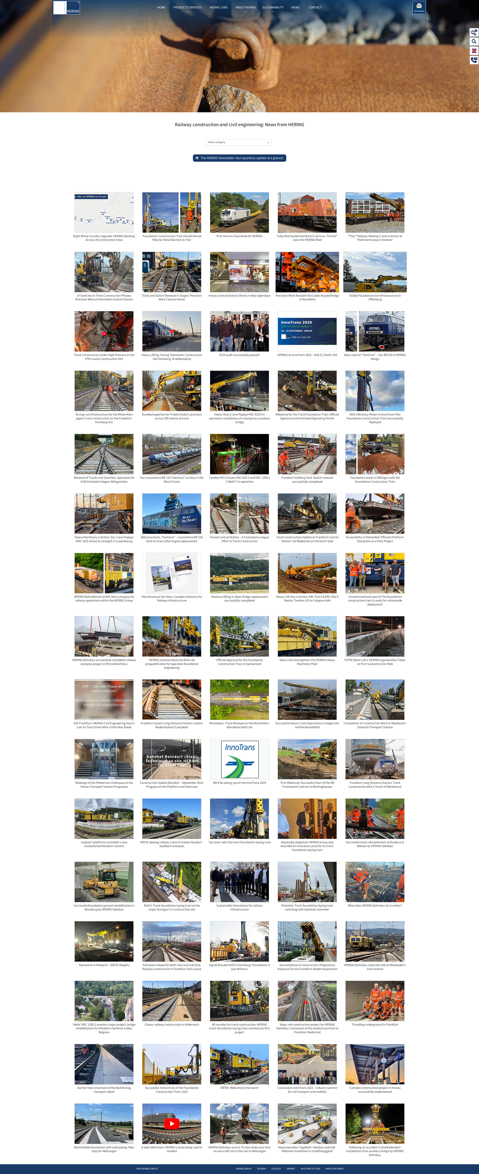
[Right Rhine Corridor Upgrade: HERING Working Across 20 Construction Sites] (104, 213)
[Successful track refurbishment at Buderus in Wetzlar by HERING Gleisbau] (375, 819)
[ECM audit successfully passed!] (239, 332)
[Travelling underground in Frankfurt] (375, 1002)
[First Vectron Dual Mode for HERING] (239, 213)
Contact (276, 1169)
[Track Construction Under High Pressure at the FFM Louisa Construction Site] (104, 332)
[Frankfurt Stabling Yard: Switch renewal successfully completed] (307, 455)
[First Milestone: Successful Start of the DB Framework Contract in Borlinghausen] (307, 760)
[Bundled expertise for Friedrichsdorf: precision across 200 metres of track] (171, 392)
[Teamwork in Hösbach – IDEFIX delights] (104, 942)
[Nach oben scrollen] (472, 1165)
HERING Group (243, 1169)
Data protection (310, 1169)
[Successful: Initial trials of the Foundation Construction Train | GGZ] (171, 1065)
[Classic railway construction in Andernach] (171, 1002)
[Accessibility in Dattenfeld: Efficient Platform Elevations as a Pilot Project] (375, 514)
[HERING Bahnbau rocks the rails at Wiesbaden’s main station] (375, 942)
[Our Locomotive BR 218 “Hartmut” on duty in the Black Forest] (171, 455)
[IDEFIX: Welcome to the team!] (239, 1065)
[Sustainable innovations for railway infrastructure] (239, 883)
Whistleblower (334, 1169)
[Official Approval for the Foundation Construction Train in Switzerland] (239, 637)
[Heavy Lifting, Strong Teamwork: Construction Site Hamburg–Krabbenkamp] (171, 332)
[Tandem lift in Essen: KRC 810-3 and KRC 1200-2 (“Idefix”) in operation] (239, 455)
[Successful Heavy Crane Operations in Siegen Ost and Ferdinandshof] (307, 700)
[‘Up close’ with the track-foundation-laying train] (239, 819)
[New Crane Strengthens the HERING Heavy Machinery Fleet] (307, 637)
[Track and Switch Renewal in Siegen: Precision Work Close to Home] (171, 273)
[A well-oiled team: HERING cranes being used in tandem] (171, 1125)
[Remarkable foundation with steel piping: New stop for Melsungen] (104, 1125)
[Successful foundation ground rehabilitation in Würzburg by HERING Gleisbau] (104, 883)
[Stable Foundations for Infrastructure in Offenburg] (406, 280)
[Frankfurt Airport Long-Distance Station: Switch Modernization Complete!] (171, 700)
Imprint (291, 1169)
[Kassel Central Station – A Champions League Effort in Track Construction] (239, 514)
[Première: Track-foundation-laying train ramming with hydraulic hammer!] (307, 883)
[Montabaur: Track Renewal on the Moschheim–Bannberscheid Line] (239, 700)
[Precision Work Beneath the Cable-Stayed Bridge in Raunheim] (338, 280)
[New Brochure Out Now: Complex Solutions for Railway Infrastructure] (171, 574)
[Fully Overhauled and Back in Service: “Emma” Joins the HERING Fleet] (307, 213)
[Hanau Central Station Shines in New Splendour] (239, 273)
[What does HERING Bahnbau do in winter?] (375, 883)
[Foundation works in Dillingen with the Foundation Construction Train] (375, 455)
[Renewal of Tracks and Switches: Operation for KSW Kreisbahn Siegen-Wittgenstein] (104, 455)
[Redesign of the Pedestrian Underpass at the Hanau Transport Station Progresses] (104, 760)
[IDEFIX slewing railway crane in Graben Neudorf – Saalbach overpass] (171, 819)
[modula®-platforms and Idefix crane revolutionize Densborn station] (104, 819)
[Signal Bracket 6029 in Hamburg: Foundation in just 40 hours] (239, 942)
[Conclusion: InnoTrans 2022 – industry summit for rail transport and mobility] (307, 1065)
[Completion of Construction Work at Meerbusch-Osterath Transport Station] (375, 700)
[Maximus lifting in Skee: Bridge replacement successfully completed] (239, 574)
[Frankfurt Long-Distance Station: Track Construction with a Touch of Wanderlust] (375, 760)
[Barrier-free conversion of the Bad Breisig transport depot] (104, 1065)
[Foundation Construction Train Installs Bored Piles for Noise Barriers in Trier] (171, 213)
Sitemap (261, 1169)
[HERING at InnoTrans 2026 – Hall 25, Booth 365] (307, 332)
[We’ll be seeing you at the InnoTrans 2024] (239, 760)
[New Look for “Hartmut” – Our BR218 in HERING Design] (375, 332)
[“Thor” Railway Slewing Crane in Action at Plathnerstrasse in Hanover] (375, 213)
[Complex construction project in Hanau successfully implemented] (375, 1065)
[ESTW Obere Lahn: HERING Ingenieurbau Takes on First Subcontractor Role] (375, 637)
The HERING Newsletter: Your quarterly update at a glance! (242, 158)
